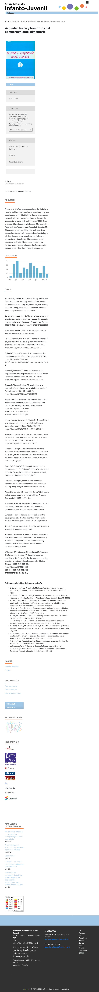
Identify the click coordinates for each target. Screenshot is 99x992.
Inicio (7, 22)
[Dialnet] (10, 768)
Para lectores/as (11, 686)
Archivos (15, 22)
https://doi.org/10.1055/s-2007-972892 (20, 443)
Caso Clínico (10, 856)
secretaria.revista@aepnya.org (57, 939)
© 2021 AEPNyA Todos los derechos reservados (50, 989)
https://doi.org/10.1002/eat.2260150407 (21, 394)
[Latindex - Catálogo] (10, 778)
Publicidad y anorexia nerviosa (45, 616)
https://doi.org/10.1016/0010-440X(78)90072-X (24, 429)
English (8, 670)
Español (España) (12, 667)
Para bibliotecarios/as (13, 693)
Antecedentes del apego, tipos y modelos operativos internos (14, 847)
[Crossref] (11, 798)
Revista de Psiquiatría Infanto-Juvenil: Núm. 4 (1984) (31, 606)
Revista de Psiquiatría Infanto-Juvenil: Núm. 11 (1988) (31, 638)
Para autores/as (11, 690)
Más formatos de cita (18, 130)
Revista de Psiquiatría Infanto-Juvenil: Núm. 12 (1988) (48, 598)
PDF (11, 84)
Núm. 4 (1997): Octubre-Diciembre (35, 22)
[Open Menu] (87, 2)
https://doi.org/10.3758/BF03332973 (33, 325)
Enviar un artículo (11, 705)
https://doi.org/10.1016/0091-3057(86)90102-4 (24, 380)
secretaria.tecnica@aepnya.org (57, 947)
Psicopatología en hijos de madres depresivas (40, 641)
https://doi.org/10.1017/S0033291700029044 (23, 348)
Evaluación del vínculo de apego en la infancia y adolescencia (14, 864)
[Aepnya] (10, 793)
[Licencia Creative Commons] (81, 953)
